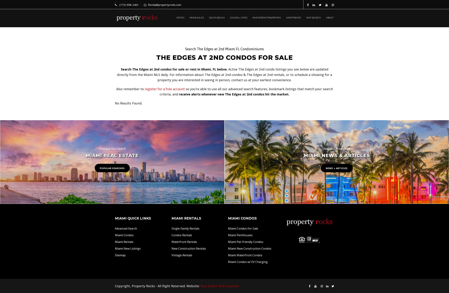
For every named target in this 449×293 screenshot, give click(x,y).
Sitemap (120, 255)
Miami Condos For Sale (243, 228)
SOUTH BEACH (217, 17)
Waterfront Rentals (184, 242)
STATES (180, 17)
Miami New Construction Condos (249, 248)
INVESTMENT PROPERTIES (267, 17)
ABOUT (330, 17)
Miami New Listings (128, 248)
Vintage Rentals (182, 255)
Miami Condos (124, 235)
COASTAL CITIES (238, 17)
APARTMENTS (293, 17)
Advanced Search (126, 228)
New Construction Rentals (189, 248)
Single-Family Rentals (185, 228)
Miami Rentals (124, 242)
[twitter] (320, 5)
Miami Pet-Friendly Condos (245, 242)
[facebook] (308, 5)
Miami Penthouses (240, 235)
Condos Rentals (182, 235)
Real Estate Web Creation (219, 286)
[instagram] (333, 5)
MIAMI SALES (197, 17)
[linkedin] (314, 5)
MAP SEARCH (313, 17)
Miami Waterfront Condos (245, 255)
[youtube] (326, 5)
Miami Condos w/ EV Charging (248, 262)
